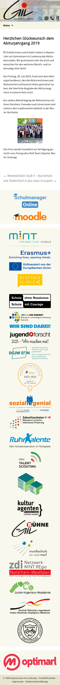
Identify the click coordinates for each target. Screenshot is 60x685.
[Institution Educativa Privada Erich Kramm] (30, 630)
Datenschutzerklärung (37, 681)
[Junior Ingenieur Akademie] (30, 587)
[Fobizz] (30, 377)
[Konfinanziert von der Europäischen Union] (30, 266)
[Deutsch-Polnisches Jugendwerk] (30, 606)
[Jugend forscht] (30, 337)
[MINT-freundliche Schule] (30, 238)
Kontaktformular (47, 678)
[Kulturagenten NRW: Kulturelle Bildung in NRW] (30, 508)
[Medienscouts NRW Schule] (30, 483)
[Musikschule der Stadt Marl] (30, 548)
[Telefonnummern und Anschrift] (52, 17)
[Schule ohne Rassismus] (30, 300)
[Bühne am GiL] (30, 528)
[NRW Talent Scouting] (30, 459)
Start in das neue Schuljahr (37, 180)
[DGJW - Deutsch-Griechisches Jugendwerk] (30, 352)
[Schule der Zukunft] (30, 319)
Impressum (18, 681)
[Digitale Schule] (30, 282)
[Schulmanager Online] (30, 200)
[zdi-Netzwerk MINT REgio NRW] (30, 568)
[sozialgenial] (30, 403)
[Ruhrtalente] (30, 440)
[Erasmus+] (30, 254)
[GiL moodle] (30, 215)
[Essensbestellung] (57, 17)
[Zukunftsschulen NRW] (30, 422)
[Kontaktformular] (46, 17)
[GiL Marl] (30, 11)
